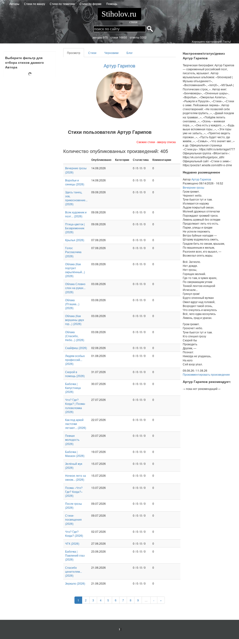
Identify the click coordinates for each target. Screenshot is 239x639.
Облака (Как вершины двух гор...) (74, 320)
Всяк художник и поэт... (76, 214)
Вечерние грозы (193, 187)
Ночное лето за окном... (75, 477)
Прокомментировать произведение (206, 374)
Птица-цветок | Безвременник (75, 228)
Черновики (111, 53)
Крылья (74, 240)
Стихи (92, 53)
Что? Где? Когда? (74, 533)
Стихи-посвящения (73, 519)
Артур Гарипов (119, 65)
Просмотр (75, 54)
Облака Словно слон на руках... (75, 288)
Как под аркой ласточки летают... (75, 424)
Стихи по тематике (62, 4)
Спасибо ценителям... (73, 571)
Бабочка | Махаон (74, 454)
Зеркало (75, 583)
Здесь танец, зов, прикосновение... (76, 198)
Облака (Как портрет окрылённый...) (75, 270)
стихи (133, 22)
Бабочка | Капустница (73, 388)
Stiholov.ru (119, 15)
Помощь (111, 4)
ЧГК (72, 543)
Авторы (14, 4)
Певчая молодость (72, 439)
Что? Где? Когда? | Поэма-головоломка (75, 405)
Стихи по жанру (34, 4)
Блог (130, 53)
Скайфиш (76, 348)
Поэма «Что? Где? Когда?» (74, 492)
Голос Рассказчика (73, 252)
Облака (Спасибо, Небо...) (74, 336)
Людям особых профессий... (75, 360)
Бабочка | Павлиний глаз (75, 555)
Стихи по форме (91, 4)
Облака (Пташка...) (72, 304)
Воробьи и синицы (74, 182)
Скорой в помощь (75, 374)
